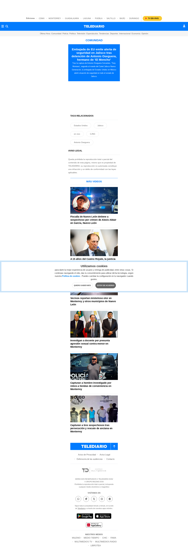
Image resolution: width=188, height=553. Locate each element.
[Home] (94, 26)
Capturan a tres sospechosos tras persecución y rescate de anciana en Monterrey (91, 428)
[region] (94, 7)
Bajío (122, 18)
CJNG (92, 134)
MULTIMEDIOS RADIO (106, 541)
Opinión (144, 33)
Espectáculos (92, 33)
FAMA (113, 538)
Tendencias (104, 33)
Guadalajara (72, 18)
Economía (136, 33)
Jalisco (100, 125)
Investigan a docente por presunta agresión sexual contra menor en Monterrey (90, 343)
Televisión (81, 33)
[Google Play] (85, 516)
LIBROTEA (96, 545)
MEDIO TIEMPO (91, 538)
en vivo (77, 134)
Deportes (114, 33)
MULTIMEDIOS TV (83, 541)
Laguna (87, 18)
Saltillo (111, 18)
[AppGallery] (94, 525)
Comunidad (56, 33)
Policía (65, 33)
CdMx (41, 18)
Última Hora (45, 33)
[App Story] (103, 516)
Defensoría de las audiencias (90, 459)
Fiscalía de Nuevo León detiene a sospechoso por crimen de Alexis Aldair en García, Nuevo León (93, 219)
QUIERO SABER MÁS (82, 285)
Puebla (98, 18)
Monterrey (55, 18)
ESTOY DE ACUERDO (105, 285)
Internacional (124, 33)
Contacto (110, 459)
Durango (134, 18)
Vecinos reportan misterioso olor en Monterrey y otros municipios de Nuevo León (93, 301)
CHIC (104, 538)
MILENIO (76, 538)
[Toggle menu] (2, 26)
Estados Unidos (81, 125)
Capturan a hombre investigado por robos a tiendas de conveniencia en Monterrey (90, 386)
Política (72, 33)
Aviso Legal (105, 454)
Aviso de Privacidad (87, 454)
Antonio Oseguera (82, 142)
